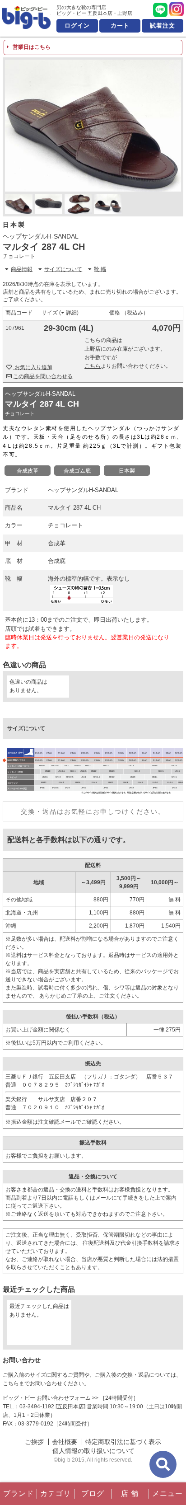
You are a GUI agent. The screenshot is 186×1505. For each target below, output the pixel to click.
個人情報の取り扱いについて (93, 1450)
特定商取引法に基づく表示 (123, 1441)
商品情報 (22, 269)
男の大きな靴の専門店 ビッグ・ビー (26, 17)
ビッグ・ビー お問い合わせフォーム (47, 1398)
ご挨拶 (34, 1441)
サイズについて (63, 269)
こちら (92, 366)
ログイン (77, 25)
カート (120, 25)
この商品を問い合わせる (43, 376)
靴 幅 (100, 269)
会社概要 (64, 1441)
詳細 (71, 312)
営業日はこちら (31, 47)
